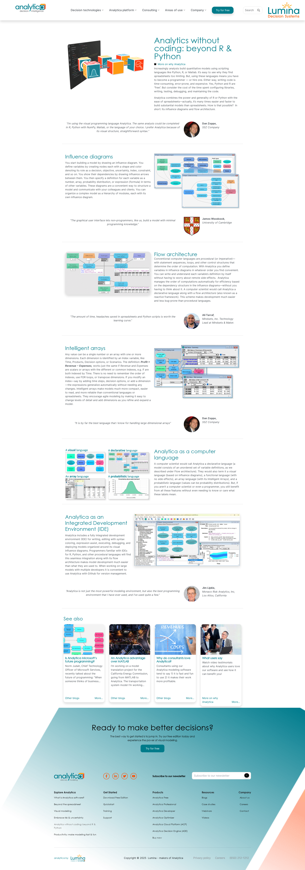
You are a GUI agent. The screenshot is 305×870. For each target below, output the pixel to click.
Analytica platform (121, 10)
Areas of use (174, 10)
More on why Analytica (171, 64)
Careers (220, 858)
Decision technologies (86, 10)
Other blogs (72, 698)
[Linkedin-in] (115, 776)
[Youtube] (133, 776)
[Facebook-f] (106, 776)
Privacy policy (202, 858)
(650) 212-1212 (239, 858)
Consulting (149, 10)
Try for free (223, 10)
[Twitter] (124, 776)
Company (197, 10)
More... (99, 698)
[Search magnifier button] (258, 10)
